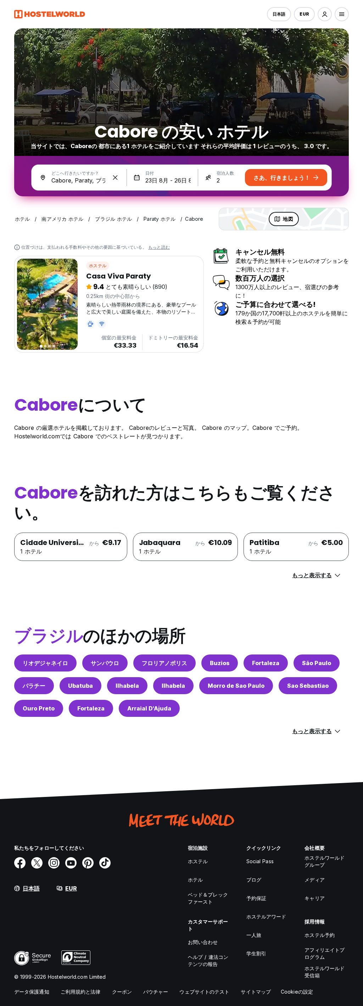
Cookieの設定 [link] (297, 992)
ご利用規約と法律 (81, 992)
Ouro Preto (39, 708)
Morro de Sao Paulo (236, 685)
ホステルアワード (266, 917)
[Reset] (115, 177)
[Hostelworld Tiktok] (105, 863)
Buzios (219, 663)
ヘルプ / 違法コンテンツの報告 (208, 960)
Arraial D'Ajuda (149, 708)
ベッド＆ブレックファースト (208, 898)
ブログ (253, 880)
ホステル (97, 265)
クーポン (122, 992)
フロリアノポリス (164, 663)
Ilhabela (127, 685)
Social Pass (260, 861)
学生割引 (256, 953)
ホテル (195, 880)
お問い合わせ (203, 942)
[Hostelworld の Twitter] (37, 863)
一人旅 (253, 935)
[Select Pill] (325, 14)
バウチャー (155, 992)
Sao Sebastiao (308, 685)
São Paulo (316, 663)
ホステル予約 (320, 935)
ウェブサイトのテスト (204, 992)
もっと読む (159, 247)
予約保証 (256, 898)
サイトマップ (256, 992)
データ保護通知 (31, 992)
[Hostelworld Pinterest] (88, 863)
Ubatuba (80, 685)
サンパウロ (105, 663)
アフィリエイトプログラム (325, 953)
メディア (314, 880)
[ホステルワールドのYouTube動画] (71, 863)
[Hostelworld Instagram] (54, 863)
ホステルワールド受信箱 (325, 971)
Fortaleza (265, 663)
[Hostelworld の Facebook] (20, 863)
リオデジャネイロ (45, 663)
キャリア (314, 898)
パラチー (34, 685)
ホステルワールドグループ (325, 861)
